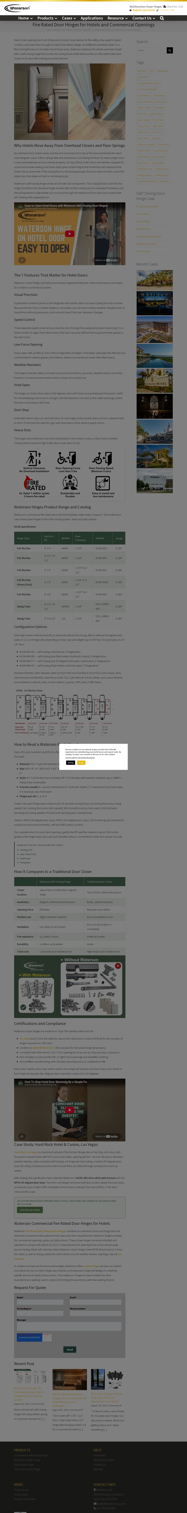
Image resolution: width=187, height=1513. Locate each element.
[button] (162, 18)
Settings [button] (71, 763)
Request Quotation (144, 10)
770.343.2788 (166, 10)
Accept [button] (81, 763)
